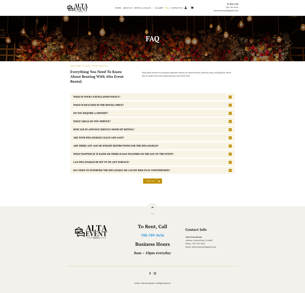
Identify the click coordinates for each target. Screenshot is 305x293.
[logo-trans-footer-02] (91, 224)
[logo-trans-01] (77, 4)
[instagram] (155, 273)
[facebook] (150, 273)
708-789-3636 (152, 235)
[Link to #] (152, 207)
